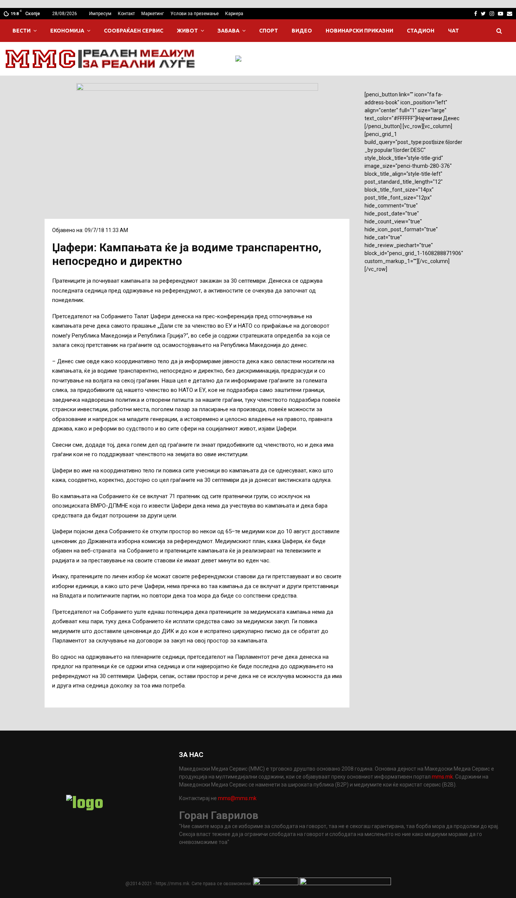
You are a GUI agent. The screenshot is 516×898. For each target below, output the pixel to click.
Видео (302, 31)
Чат (453, 31)
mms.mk (442, 777)
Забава (228, 31)
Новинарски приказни (359, 31)
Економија (67, 31)
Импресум (100, 13)
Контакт (126, 13)
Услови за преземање (194, 13)
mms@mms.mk (237, 798)
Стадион (420, 31)
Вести (21, 31)
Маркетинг (152, 13)
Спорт (268, 31)
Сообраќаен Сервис (133, 31)
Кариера (234, 13)
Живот (187, 31)
